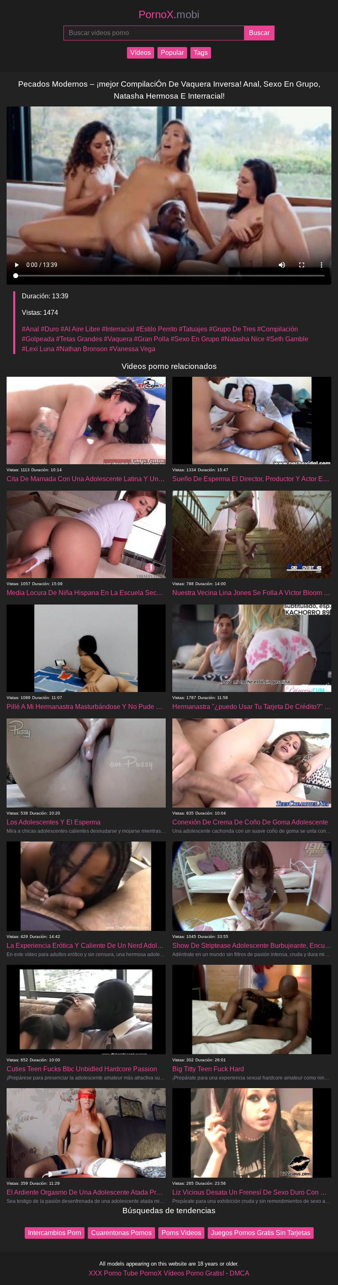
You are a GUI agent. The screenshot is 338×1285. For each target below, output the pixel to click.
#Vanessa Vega (132, 348)
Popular (172, 52)
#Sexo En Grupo (195, 339)
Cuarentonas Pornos (121, 1232)
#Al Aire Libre (80, 329)
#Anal (30, 329)
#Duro (50, 329)
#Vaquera (118, 339)
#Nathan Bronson (82, 348)
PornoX (169, 14)
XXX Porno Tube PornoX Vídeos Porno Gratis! (156, 1273)
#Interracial (118, 329)
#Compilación (277, 329)
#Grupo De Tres (232, 329)
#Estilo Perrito (156, 329)
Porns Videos (181, 1232)
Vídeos (140, 52)
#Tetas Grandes (79, 339)
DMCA (239, 1273)
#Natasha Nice (243, 339)
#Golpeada (38, 339)
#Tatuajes (193, 329)
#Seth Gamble (287, 339)
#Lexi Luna (38, 348)
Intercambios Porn (54, 1232)
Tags (201, 52)
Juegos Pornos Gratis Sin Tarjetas (260, 1232)
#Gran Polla (151, 339)
